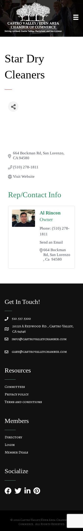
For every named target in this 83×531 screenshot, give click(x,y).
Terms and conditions (23, 401)
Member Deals (16, 452)
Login (10, 444)
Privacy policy (17, 394)
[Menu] (76, 17)
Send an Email (51, 242)
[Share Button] (13, 106)
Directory (13, 437)
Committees (15, 386)
